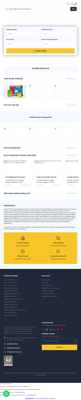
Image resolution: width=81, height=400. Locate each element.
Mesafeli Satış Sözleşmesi (50, 288)
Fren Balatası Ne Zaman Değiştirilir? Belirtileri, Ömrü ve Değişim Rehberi (17, 177)
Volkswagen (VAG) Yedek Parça (15, 310)
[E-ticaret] (40, 398)
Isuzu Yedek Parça (10, 315)
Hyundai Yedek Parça (11, 291)
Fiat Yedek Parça (10, 285)
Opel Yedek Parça (10, 296)
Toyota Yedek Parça (11, 307)
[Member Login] (72, 4)
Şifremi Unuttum (47, 285)
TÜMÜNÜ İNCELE (71, 78)
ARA (73, 9)
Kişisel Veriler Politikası (49, 296)
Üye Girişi (45, 282)
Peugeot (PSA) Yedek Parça (13, 299)
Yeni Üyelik (45, 280)
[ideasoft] (29, 398)
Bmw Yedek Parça (10, 280)
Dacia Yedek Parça (10, 282)
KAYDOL (59, 347)
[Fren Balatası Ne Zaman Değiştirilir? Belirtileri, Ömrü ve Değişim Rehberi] (18, 167)
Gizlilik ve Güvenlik (48, 291)
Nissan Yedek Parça (11, 304)
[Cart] (76, 4)
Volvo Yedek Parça (10, 312)
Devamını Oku (26, 185)
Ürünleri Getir (40, 51)
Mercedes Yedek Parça (12, 293)
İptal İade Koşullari (48, 293)
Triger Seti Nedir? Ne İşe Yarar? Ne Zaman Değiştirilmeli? (46, 177)
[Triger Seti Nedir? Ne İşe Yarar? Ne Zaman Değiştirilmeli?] (49, 167)
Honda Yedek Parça (11, 288)
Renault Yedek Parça (11, 302)
